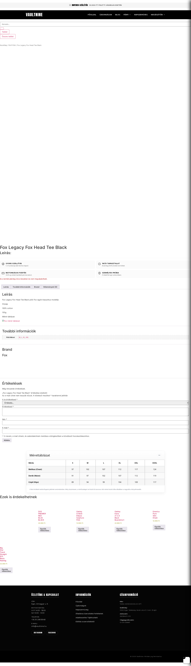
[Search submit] (2, 28)
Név (4, 419)
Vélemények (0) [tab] (50, 287)
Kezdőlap (3, 45)
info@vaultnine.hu (39, 626)
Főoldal (92, 15)
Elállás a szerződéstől (85, 622)
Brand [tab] (36, 287)
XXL (27, 337)
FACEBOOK (52, 632)
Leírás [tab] (6, 287)
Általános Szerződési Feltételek (89, 614)
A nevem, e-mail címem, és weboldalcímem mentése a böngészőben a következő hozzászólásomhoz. (47, 436)
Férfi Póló (12, 45)
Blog (117, 15)
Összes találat (8, 36)
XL (24, 337)
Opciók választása (44, 530)
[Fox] (10, 375)
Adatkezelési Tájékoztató (87, 618)
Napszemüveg (141, 15)
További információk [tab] (21, 287)
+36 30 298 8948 (38, 620)
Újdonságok (106, 15)
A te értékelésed (9, 399)
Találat (4, 32)
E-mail (5, 428)
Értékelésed (8, 406)
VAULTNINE (34, 15)
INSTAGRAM (38, 632)
